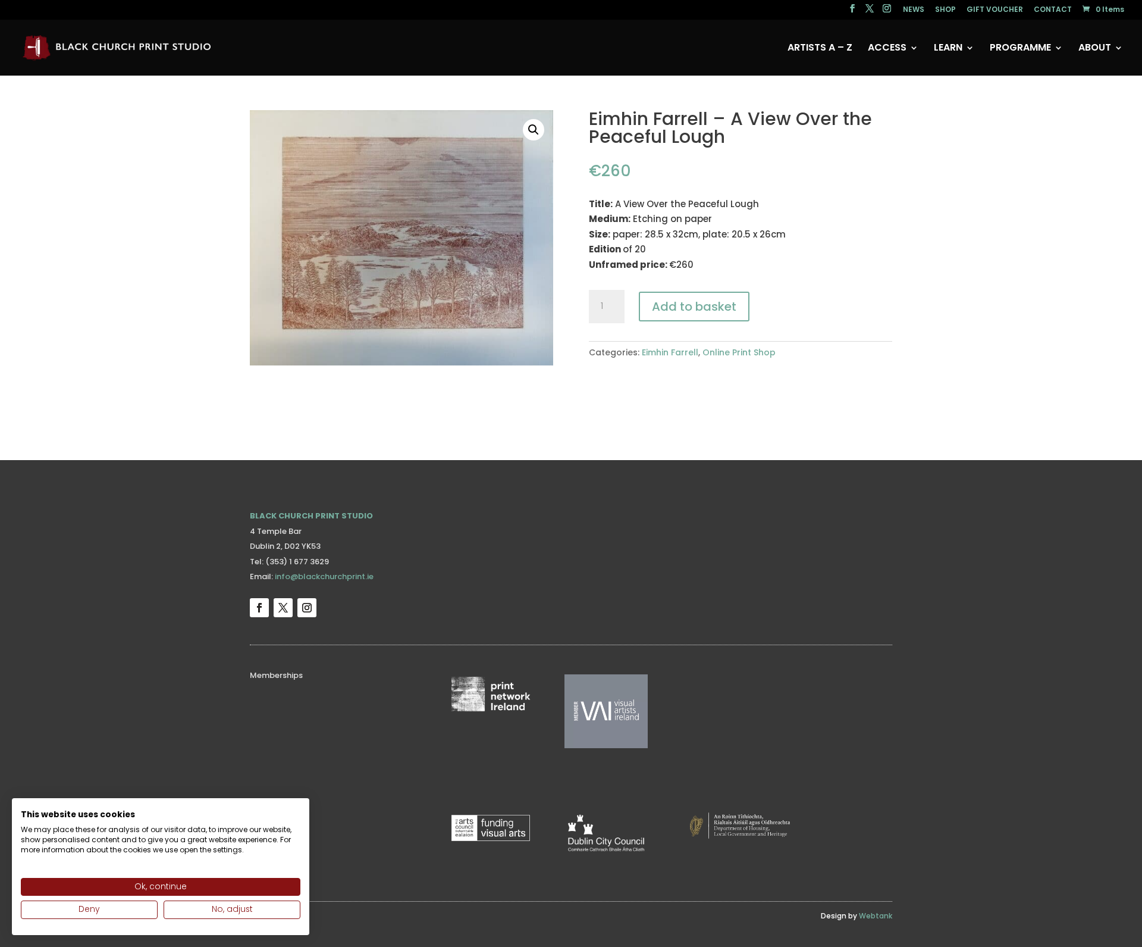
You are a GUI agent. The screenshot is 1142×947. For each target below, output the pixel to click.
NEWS (913, 10)
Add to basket (694, 306)
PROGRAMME (1020, 48)
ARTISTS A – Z (820, 48)
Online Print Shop (739, 352)
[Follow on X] (283, 607)
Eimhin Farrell (670, 352)
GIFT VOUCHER (995, 10)
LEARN (948, 48)
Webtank (875, 916)
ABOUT (1094, 48)
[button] (533, 129)
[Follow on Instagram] (306, 607)
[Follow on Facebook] (259, 607)
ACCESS (887, 48)
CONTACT (1053, 10)
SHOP (945, 10)
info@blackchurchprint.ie (324, 576)
